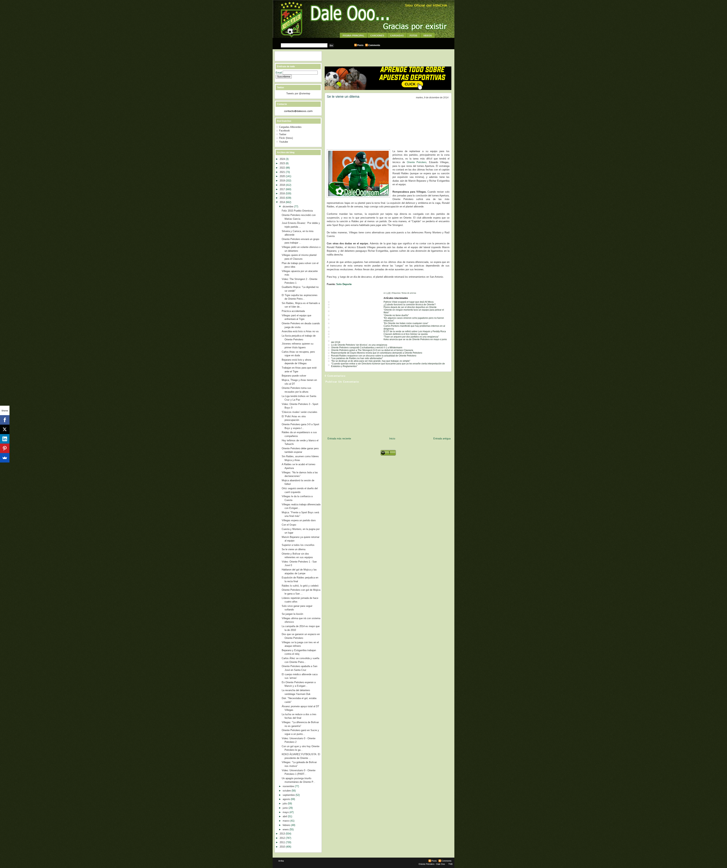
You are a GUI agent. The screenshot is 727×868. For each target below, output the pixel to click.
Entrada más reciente (339, 438)
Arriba (281, 861)
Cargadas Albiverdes (290, 127)
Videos (427, 35)
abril (285, 816)
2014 (283, 202)
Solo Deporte (344, 284)
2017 (283, 189)
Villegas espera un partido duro (299, 520)
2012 (283, 838)
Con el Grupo (289, 524)
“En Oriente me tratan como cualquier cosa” (406, 323)
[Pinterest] (4, 448)
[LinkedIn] (4, 439)
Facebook (284, 130)
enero (286, 829)
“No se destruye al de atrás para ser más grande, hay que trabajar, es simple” (370, 361)
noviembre (289, 786)
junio (286, 807)
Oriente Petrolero (417, 162)
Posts (360, 45)
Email (279, 72)
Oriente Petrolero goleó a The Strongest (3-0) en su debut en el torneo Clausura (372, 350)
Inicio (392, 438)
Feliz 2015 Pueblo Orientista (297, 210)
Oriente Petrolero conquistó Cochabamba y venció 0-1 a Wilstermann (366, 347)
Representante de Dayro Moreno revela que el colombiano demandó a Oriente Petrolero (376, 353)
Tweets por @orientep (298, 93)
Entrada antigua (442, 438)
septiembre (289, 795)
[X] (4, 429)
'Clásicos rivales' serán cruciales (299, 412)
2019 (283, 180)
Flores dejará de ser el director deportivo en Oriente (410, 307)
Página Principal (353, 35)
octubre (287, 790)
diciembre (288, 206)
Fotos (413, 35)
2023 (283, 163)
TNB (450, 864)
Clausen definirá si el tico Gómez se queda (406, 334)
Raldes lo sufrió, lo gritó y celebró (300, 585)
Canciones (377, 35)
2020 (283, 176)
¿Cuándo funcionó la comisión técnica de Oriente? (410, 304)
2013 (283, 833)
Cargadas (397, 35)
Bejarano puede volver (294, 375)
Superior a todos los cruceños (298, 545)
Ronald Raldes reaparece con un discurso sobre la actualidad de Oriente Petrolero (373, 355)
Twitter (282, 134)
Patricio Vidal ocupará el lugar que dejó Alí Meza (409, 302)
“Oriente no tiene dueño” (396, 315)
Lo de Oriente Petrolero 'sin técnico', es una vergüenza (359, 345)
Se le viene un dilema (343, 96)
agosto (287, 799)
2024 (283, 159)
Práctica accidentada (293, 311)
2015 (283, 197)
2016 (283, 193)
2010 (283, 846)
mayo (286, 812)
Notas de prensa (409, 293)
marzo (286, 820)
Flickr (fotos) (286, 138)
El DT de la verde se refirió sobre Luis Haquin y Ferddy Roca (415, 331)
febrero (287, 825)
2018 (283, 185)
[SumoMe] (4, 458)
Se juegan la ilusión (292, 614)
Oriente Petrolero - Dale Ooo (432, 864)
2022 (283, 167)
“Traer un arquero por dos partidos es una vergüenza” (411, 336)
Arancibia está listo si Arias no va (300, 331)
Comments (374, 45)
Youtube (283, 141)
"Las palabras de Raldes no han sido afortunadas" (357, 358)
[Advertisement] (363, 39)
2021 (283, 172)
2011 (283, 842)
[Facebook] (4, 420)
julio (285, 803)
